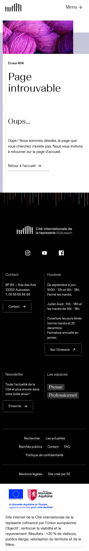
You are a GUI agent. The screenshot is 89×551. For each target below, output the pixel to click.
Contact (53, 447)
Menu (71, 7)
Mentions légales (30, 474)
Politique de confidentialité (44, 455)
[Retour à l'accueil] (13, 7)
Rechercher (32, 438)
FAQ (67, 447)
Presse (56, 387)
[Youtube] (44, 253)
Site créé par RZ (59, 474)
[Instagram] (28, 253)
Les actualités (55, 438)
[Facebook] (61, 253)
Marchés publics (30, 447)
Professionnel (63, 395)
